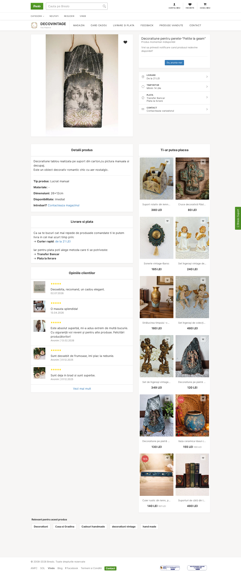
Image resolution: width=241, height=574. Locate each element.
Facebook (72, 568)
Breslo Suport (237, 217)
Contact (195, 25)
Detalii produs (82, 150)
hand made (149, 526)
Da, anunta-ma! (174, 62)
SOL (42, 568)
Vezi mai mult (82, 388)
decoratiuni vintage (123, 526)
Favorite (190, 8)
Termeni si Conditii (91, 568)
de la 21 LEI (63, 241)
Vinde (51, 568)
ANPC (34, 568)
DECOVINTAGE (53, 24)
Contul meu (174, 8)
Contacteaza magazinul (63, 205)
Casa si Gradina (64, 526)
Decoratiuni (41, 526)
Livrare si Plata (123, 25)
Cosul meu (205, 8)
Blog (60, 568)
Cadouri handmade (93, 526)
